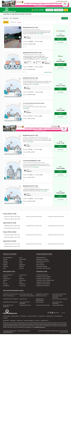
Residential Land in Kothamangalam (40, 299)
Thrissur (21, 263)
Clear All (19, 22)
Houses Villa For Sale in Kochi (25, 294)
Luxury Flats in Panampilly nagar (43, 268)
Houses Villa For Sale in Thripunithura (57, 296)
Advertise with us (44, 320)
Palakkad (5, 264)
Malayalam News (15, 316)
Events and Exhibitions (29, 320)
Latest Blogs (13, 320)
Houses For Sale (23, 299)
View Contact (60, 39)
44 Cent (29, 38)
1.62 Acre (29, 112)
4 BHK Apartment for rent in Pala (12, 246)
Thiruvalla (5, 283)
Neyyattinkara (6, 285)
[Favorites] (25, 47)
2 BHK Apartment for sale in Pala (56, 225)
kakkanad (21, 278)
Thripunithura (22, 283)
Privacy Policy (65, 330)
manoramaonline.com (8, 332)
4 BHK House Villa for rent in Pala (12, 237)
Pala (4, 282)
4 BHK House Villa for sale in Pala (12, 219)
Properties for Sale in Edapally (43, 282)
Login (66, 10)
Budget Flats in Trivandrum (42, 259)
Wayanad (21, 266)
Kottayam (5, 261)
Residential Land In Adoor (25, 305)
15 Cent (28, 88)
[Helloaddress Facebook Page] (48, 313)
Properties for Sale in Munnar (42, 285)
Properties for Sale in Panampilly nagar (45, 280)
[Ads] (35, 3)
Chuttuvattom (42, 316)
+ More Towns (22, 285)
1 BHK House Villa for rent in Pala (34, 235)
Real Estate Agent (40, 302)
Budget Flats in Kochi (40, 257)
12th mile (12, 22)
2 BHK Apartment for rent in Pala (56, 244)
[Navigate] (6, 37)
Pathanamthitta (22, 259)
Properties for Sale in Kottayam (43, 278)
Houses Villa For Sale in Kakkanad (27, 295)
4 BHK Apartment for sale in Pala (12, 228)
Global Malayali (58, 316)
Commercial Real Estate (57, 305)
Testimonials (20, 320)
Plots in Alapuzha (40, 263)
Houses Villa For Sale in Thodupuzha (8, 306)
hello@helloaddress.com (40, 327)
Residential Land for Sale (30, 27)
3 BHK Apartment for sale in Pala (12, 225)
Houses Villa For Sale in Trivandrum (11, 294)
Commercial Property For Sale (42, 305)
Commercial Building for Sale (31, 160)
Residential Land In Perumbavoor (10, 302)
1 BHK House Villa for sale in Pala (34, 216)
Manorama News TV (32, 316)
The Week (5, 318)
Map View (65, 18)
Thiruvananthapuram (8, 257)
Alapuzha (5, 259)
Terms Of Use (62, 332)
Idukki (20, 261)
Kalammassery (22, 280)
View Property (40, 33)
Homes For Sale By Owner (9, 295)
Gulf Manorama (49, 316)
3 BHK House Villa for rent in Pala (12, 235)
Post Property (49, 10)
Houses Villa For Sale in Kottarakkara (24, 302)
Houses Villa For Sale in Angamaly (10, 299)
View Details (60, 42)
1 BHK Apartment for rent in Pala (34, 244)
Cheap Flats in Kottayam (41, 266)
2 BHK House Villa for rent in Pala (56, 235)
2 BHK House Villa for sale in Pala (56, 216)
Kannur (4, 268)
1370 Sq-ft (47, 63)
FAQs (67, 332)
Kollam (20, 257)
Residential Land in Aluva (41, 295)
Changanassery (6, 278)
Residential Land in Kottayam (42, 294)
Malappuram (22, 264)
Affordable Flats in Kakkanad (42, 261)
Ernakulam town (22, 275)
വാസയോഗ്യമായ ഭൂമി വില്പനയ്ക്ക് (33, 103)
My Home (37, 320)
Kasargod (21, 268)
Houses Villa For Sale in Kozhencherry (57, 302)
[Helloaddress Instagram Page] (52, 313)
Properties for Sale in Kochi (42, 275)
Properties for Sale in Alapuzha (43, 283)
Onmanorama (23, 316)
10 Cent (28, 146)
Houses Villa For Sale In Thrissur (59, 294)
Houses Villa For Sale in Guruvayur (59, 299)
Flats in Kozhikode (40, 264)
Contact (60, 89)
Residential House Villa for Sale (32, 53)
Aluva (20, 276)
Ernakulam (5, 263)
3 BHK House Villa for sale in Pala (12, 216)
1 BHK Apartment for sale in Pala (34, 225)
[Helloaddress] (9, 10)
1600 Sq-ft (29, 171)
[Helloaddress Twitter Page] (50, 313)
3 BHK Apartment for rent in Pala (12, 244)
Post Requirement (59, 10)
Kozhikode (5, 266)
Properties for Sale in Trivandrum (43, 276)
